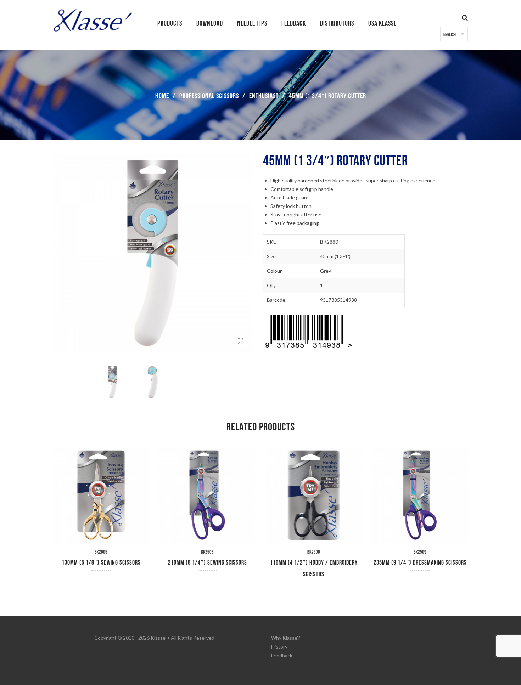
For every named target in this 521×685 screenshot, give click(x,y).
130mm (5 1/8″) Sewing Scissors (101, 562)
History (279, 647)
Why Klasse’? (285, 638)
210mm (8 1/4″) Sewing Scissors (207, 562)
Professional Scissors (209, 96)
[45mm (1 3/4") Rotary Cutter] (241, 350)
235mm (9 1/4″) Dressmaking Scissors (420, 562)
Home (162, 96)
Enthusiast (264, 96)
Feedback (281, 655)
